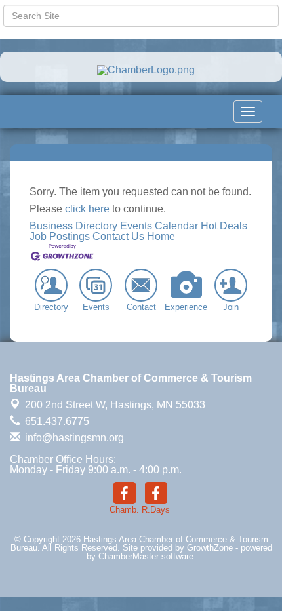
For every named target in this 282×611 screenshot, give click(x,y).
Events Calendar (159, 225)
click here (87, 208)
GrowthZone (210, 548)
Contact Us (118, 236)
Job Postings (60, 236)
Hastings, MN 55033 (115, 404)
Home (161, 236)
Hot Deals (224, 225)
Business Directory (73, 225)
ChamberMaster (128, 556)
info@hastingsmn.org (73, 437)
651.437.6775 (55, 421)
